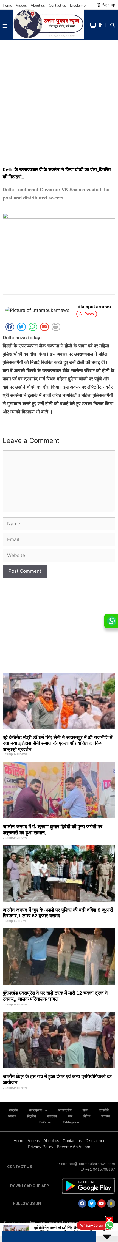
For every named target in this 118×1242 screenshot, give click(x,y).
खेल (70, 1116)
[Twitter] (92, 1203)
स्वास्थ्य (105, 1116)
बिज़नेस (31, 1116)
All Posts (86, 314)
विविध (86, 1116)
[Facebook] (82, 1203)
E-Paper (45, 1122)
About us (38, 5)
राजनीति (104, 1110)
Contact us (57, 5)
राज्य (85, 1110)
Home (7, 5)
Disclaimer (78, 5)
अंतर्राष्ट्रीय (65, 1110)
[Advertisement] (59, 101)
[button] (5, 26)
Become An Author (73, 1146)
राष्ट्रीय (13, 1110)
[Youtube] (101, 1203)
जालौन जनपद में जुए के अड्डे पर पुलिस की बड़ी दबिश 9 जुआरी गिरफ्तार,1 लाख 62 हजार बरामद (58, 913)
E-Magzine (71, 1122)
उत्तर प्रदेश (35, 1110)
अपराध (12, 1116)
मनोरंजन (52, 1116)
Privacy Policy (41, 1146)
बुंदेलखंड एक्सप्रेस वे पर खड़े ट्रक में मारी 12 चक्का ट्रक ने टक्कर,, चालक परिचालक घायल (55, 996)
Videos (21, 5)
